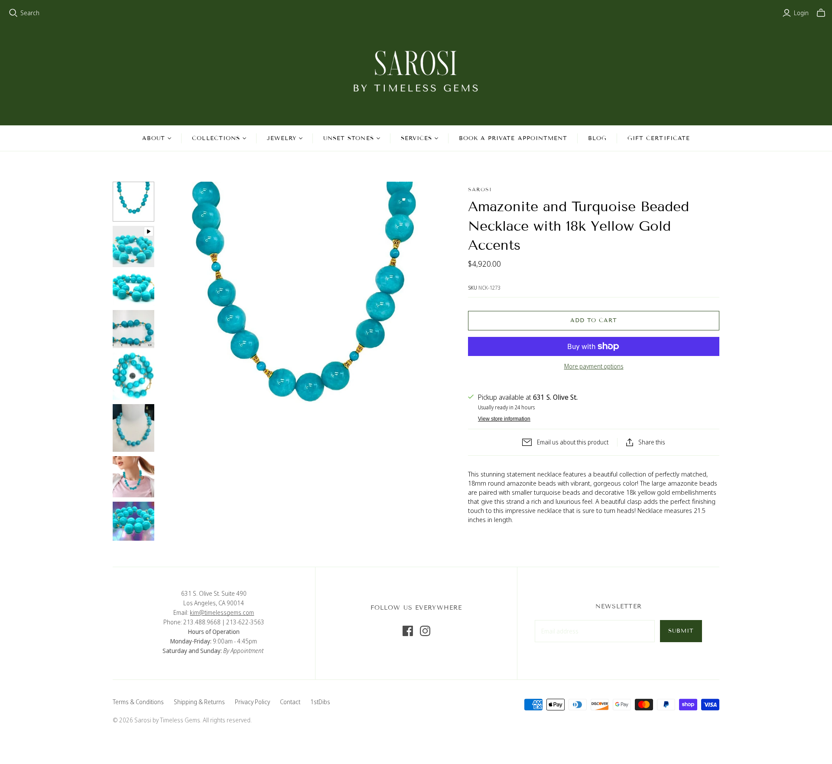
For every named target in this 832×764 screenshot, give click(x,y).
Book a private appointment (513, 138)
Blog (597, 138)
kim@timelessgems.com (222, 612)
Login (801, 13)
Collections (216, 138)
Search (29, 13)
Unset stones (348, 138)
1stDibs (320, 702)
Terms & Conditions (138, 702)
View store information (504, 419)
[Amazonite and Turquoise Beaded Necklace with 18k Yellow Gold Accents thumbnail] (133, 202)
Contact (290, 702)
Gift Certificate (658, 138)
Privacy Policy (252, 702)
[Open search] (13, 13)
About (153, 138)
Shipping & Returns (199, 702)
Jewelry (281, 138)
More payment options (594, 366)
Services (416, 138)
